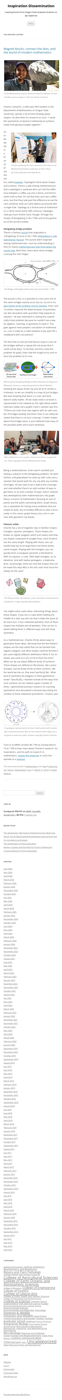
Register (7, 1362)
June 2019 (8, 1070)
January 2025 (9, 915)
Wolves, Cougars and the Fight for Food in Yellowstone (28, 847)
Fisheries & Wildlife (17, 1313)
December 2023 (10, 948)
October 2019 (10, 1055)
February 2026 (10, 883)
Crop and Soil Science (29, 1303)
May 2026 (8, 872)
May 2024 (8, 930)
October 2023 (10, 955)
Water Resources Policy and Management (22, 1345)
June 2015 (8, 1242)
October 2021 (10, 1027)
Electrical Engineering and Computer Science (22, 1306)
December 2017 (10, 1134)
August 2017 (9, 1149)
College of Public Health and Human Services (22, 1298)
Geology (49, 1318)
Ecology (44, 1303)
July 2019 (7, 1066)
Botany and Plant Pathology (22, 1272)
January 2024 (9, 944)
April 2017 (8, 1163)
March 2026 (9, 879)
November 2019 (11, 1052)
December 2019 (10, 1048)
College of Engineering (38, 1288)
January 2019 (9, 1088)
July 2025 (7, 897)
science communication (26, 1338)
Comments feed (11, 1373)
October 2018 (10, 1099)
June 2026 (8, 868)
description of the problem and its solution (25, 305)
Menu (31, 23)
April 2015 (8, 1249)
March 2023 (9, 973)
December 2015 (10, 1221)
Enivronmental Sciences (16, 1307)
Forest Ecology (40, 1316)
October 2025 (10, 894)
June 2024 (8, 926)
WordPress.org (10, 1376)
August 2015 (9, 1235)
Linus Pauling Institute (38, 1324)
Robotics (7, 1338)
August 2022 (9, 994)
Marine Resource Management (29, 1326)
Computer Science (39, 1301)
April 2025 (8, 904)
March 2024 (9, 937)
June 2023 (8, 962)
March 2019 (9, 1081)
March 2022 (9, 1009)
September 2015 (11, 1231)
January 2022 (9, 1016)
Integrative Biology (16, 1324)
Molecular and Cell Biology (33, 1333)
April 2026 (8, 876)
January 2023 (9, 980)
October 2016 (10, 1185)
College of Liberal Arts (20, 1293)
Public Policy (47, 1335)
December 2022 (10, 984)
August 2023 (9, 958)
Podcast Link (31, 815)
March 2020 (9, 1037)
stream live (9, 815)
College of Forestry (16, 1291)
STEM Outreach (12, 1342)
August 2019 (9, 1063)
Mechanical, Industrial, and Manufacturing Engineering (25, 1329)
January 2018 (9, 1131)
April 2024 (8, 933)
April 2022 (8, 1005)
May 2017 (8, 1160)
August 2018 (9, 1106)
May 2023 (8, 966)
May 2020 (8, 1030)
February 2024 (10, 940)
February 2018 (10, 1127)
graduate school (14, 1321)
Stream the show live (28, 755)
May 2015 (8, 1246)
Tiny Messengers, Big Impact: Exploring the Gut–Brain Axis (29, 833)
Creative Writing (11, 1303)
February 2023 (10, 976)
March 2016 (9, 1210)
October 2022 (10, 991)
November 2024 (11, 919)
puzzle (24, 232)
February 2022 (10, 1012)
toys (29, 770)
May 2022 (8, 1001)
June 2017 (8, 1156)
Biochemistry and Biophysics (20, 1269)
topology (18, 182)
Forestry (40, 1318)
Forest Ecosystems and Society (19, 1318)
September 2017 (11, 1145)
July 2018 (7, 1109)
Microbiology (12, 1333)
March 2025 (9, 908)
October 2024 (10, 922)
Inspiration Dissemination (31, 6)
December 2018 (10, 1091)
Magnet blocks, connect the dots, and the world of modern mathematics (30, 50)
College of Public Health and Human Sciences (26, 1296)
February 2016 (10, 1214)
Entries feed (9, 1369)
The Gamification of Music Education (20, 843)
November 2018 (11, 1095)
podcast (21, 759)
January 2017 (9, 1174)
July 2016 (7, 1196)
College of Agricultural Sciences (31, 1277)
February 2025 (10, 912)
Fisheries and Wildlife (18, 1316)
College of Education (13, 1288)
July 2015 (7, 1239)
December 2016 (10, 1178)
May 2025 (8, 901)
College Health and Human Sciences (22, 1274)
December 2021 (10, 1019)
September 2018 (11, 1102)
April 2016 (8, 1206)
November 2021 (11, 1023)
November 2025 (11, 890)
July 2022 (7, 998)
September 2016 (11, 1188)
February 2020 (10, 1041)
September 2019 (11, 1059)
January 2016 (9, 1217)
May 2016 (8, 1203)
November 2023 (11, 951)
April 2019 (8, 1077)
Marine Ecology (10, 1326)
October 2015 (10, 1228)
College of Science (17, 1301)
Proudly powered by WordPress (17, 1394)
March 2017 (9, 1167)
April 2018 (8, 1120)
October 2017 (10, 1142)
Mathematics (31, 766)
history (11, 770)
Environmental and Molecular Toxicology (25, 1310)
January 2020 (9, 1045)
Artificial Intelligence (34, 1267)
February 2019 (10, 1084)
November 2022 (11, 987)
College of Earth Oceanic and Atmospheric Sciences (27, 1283)
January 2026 (9, 886)
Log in (6, 1365)
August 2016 (9, 1192)
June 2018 (8, 1113)
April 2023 (8, 969)
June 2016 (8, 1199)
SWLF (24, 1342)
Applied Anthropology (13, 1267)
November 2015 (11, 1224)
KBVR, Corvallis (33, 811)
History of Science (43, 1321)
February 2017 (10, 1170)
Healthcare (31, 1321)
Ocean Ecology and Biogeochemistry (22, 1335)
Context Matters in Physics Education (20, 851)
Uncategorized (42, 1341)
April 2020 (8, 1034)
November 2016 (11, 1181)
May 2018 (8, 1116)
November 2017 (11, 1138)
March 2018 (9, 1124)
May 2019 (8, 1073)
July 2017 (7, 1152)
